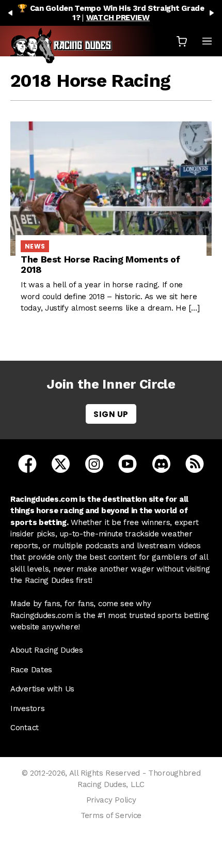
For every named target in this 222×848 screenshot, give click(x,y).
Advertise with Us (42, 688)
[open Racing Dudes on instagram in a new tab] (94, 463)
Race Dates (31, 669)
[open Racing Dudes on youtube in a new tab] (127, 463)
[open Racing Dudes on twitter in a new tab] (61, 463)
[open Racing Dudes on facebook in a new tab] (27, 463)
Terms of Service (111, 815)
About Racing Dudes (46, 650)
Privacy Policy (111, 800)
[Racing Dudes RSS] (194, 463)
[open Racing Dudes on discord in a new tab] (161, 463)
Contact (24, 727)
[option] (111, 13)
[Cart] (182, 41)
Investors (27, 708)
